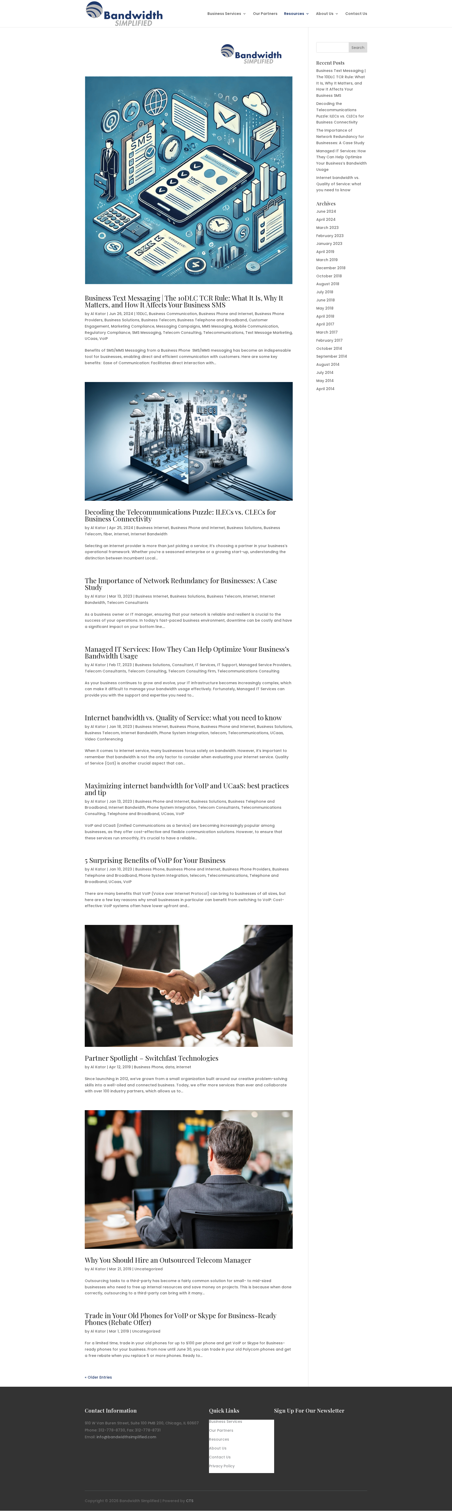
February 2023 (330, 235)
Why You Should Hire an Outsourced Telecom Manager (168, 1260)
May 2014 (325, 380)
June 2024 (326, 211)
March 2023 (327, 227)
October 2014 (329, 348)
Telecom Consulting (182, 332)
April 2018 (325, 316)
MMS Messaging (217, 326)
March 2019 (327, 259)
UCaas (91, 338)
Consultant (182, 664)
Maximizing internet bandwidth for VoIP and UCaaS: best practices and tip (187, 789)
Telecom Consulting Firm (192, 671)
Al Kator (98, 313)
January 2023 (329, 243)
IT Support (227, 664)
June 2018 (325, 300)
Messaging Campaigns (178, 326)
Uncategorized (148, 1269)
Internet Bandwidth (149, 534)
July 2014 (325, 372)
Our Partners (265, 14)
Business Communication (173, 313)
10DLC (141, 313)
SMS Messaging (146, 332)
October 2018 (329, 276)
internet (121, 534)
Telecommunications (223, 332)
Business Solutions (121, 320)
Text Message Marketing (268, 332)
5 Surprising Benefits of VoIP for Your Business (155, 860)
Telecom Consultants (127, 602)
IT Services (205, 664)
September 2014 (331, 356)
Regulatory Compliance (107, 332)
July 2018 (324, 292)
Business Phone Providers (246, 869)
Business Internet (152, 527)
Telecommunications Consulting (248, 671)
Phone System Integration (183, 732)
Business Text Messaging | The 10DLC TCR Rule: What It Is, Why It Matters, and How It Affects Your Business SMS (184, 301)
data (169, 1067)
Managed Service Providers (265, 664)
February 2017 (329, 340)
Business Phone (184, 726)
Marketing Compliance (132, 326)
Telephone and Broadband (133, 813)
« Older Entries (98, 1377)
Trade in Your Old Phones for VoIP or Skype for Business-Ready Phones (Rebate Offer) (180, 1319)
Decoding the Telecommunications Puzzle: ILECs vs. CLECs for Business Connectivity (180, 515)
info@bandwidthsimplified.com (126, 1437)
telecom (218, 732)
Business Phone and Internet (226, 313)
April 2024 (326, 219)
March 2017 (327, 332)
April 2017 (325, 324)
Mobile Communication (256, 326)
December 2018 (331, 268)
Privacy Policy (222, 1466)
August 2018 (327, 284)
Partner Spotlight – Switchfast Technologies (151, 1058)
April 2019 (325, 251)
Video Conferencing (104, 739)
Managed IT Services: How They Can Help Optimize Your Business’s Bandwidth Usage (187, 652)
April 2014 (325, 388)
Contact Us (356, 14)
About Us (325, 14)
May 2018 (325, 308)
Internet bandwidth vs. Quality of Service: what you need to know (183, 717)
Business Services (224, 14)
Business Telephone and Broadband (212, 320)
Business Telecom (158, 320)
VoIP (103, 338)
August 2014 (328, 364)
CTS (189, 1500)
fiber (107, 534)
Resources (294, 14)
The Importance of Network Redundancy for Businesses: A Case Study (181, 584)
